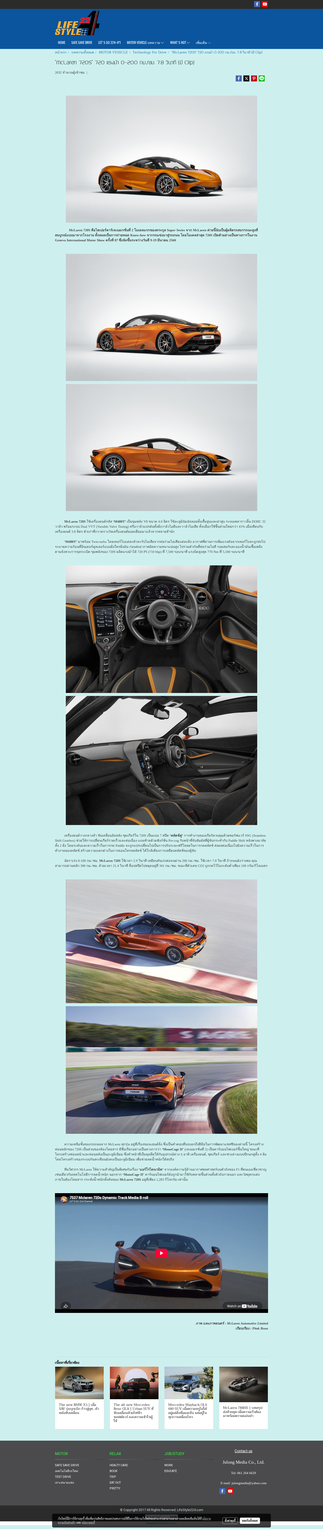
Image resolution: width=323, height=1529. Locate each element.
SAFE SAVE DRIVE (81, 42)
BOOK (113, 1471)
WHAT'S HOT (178, 42)
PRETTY (115, 1488)
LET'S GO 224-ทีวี (109, 42)
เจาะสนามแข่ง (64, 1482)
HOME (61, 42)
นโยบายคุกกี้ (88, 1522)
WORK (168, 1465)
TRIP (113, 1477)
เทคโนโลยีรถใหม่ (66, 1471)
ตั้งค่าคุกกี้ (230, 1520)
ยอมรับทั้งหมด (250, 1520)
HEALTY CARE (119, 1465)
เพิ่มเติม (202, 42)
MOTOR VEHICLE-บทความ (144, 42)
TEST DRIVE (63, 1477)
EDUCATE (170, 1471)
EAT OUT (115, 1482)
